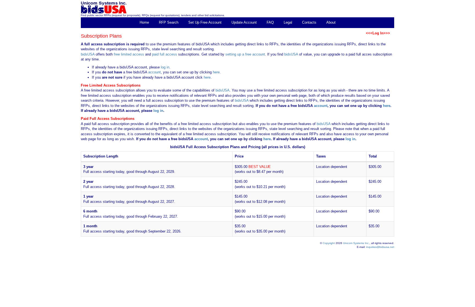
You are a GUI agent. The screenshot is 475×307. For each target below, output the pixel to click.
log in (165, 67)
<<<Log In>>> (378, 33)
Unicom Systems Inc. (356, 243)
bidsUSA (88, 54)
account (154, 72)
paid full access (164, 54)
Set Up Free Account (205, 22)
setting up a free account (245, 54)
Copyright (329, 243)
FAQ (270, 22)
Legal (288, 22)
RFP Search (168, 22)
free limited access (129, 54)
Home (144, 22)
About (331, 22)
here (216, 72)
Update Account (244, 22)
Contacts (309, 22)
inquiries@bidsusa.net (380, 246)
